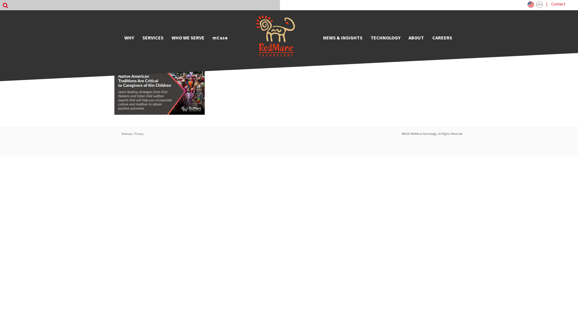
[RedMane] (275, 37)
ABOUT (416, 38)
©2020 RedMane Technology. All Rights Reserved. (432, 134)
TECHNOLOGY (385, 38)
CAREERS (442, 38)
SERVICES (152, 38)
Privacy (139, 134)
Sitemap (126, 134)
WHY (129, 38)
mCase (220, 38)
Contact (558, 4)
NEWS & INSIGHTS (342, 38)
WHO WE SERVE (188, 38)
